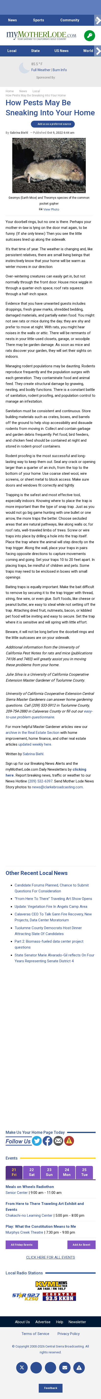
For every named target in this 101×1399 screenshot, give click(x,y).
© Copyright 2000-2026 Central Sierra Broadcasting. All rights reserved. (50, 1349)
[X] (22, 1367)
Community (69, 20)
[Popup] (89, 35)
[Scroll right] (97, 20)
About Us (22, 1322)
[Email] (65, 1367)
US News (61, 51)
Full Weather (40, 70)
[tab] (14, 1172)
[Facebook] (36, 1367)
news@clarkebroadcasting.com (57, 787)
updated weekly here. (35, 744)
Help (59, 1322)
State (35, 51)
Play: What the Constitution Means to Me (41, 1226)
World (88, 51)
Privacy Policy (69, 1334)
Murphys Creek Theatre (24, 1232)
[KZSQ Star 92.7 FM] (24, 1295)
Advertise (42, 1322)
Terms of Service (35, 1334)
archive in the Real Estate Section (32, 732)
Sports (38, 20)
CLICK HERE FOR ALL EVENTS (50, 1257)
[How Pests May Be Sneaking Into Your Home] (49, 192)
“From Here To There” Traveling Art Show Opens (53, 899)
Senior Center (17, 1192)
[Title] (79, 1367)
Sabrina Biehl (33, 754)
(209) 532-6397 (40, 781)
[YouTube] (50, 1367)
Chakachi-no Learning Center (29, 1215)
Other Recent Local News (37, 873)
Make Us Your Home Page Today (35, 1132)
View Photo (51, 209)
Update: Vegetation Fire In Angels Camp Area (51, 906)
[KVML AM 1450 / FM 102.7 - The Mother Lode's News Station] (51, 1284)
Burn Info (60, 70)
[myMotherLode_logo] (41, 35)
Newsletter (77, 1322)
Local (11, 51)
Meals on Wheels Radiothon (30, 1187)
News (12, 20)
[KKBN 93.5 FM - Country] (59, 1295)
